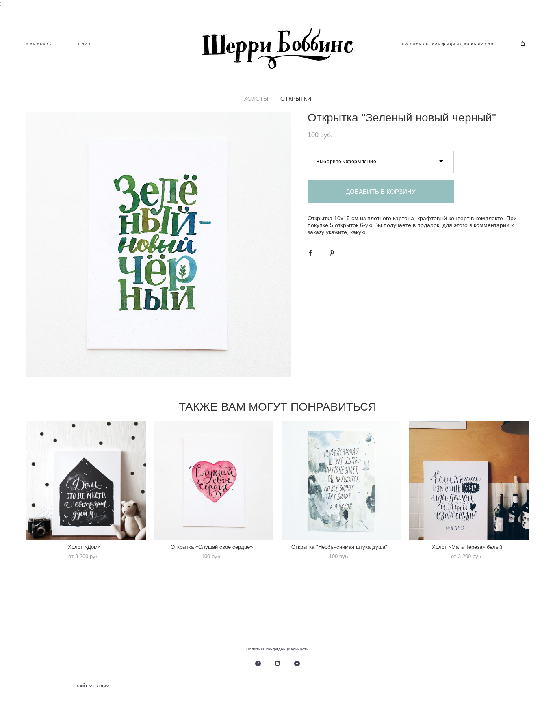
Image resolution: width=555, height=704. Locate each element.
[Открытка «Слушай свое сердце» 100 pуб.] (213, 480)
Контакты (40, 44)
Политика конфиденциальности (448, 44)
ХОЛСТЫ (256, 98)
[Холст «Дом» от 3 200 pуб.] (86, 480)
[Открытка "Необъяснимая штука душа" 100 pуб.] (341, 480)
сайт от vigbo (93, 685)
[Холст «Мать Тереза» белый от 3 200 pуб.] (469, 480)
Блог (84, 44)
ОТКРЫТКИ (295, 98)
